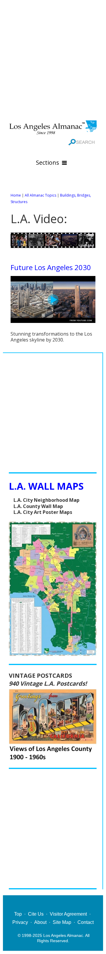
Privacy (20, 922)
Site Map (62, 922)
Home (16, 195)
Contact (85, 922)
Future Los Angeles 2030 (51, 267)
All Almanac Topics (40, 195)
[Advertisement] (53, 59)
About (40, 922)
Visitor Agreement (68, 914)
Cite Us (36, 914)
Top (18, 914)
